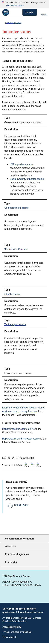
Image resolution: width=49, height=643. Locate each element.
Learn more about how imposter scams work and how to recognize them (23, 409)
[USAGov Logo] (5, 12)
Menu (44, 14)
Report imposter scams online (18, 428)
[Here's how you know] (24, 4)
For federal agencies (17, 554)
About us (10, 546)
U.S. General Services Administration (21, 619)
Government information (19, 538)
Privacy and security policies (16, 631)
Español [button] (29, 12)
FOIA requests (9, 637)
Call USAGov (21, 505)
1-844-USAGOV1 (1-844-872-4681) (21, 585)
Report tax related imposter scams (21, 438)
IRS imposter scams (21, 164)
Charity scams (12, 294)
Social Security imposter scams (27, 178)
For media (11, 562)
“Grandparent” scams (15, 249)
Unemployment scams (16, 207)
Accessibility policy (11, 626)
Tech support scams (15, 324)
